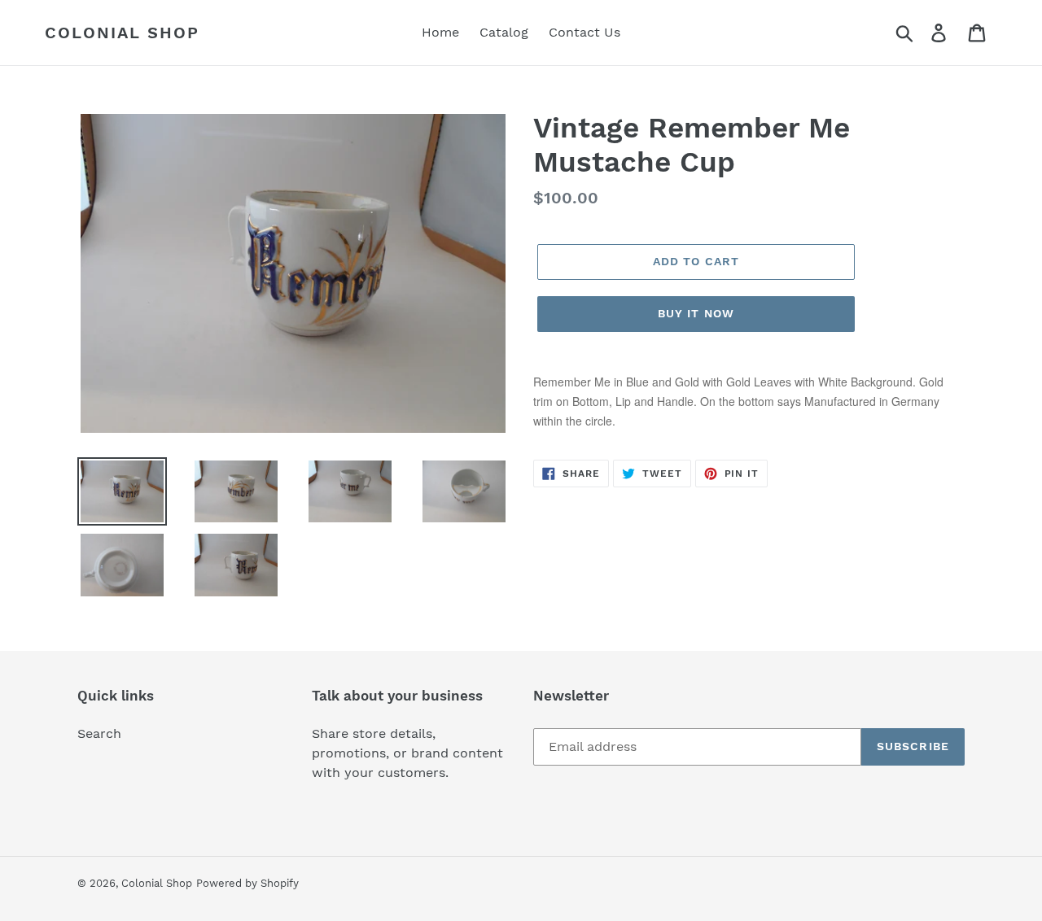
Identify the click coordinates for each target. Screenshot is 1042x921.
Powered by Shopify (247, 883)
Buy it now (696, 313)
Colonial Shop (122, 32)
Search (99, 733)
